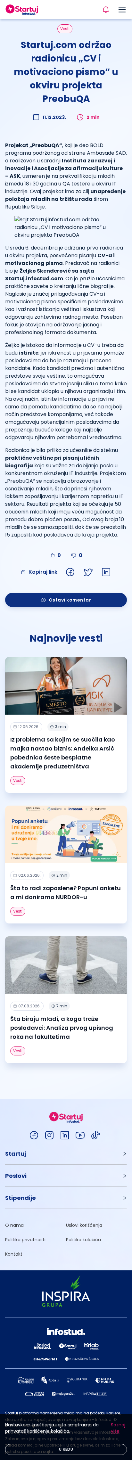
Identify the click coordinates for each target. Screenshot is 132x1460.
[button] (66, 1153)
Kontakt (13, 1254)
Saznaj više (118, 1428)
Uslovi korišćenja (84, 1225)
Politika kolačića (83, 1239)
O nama (14, 1225)
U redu (66, 1449)
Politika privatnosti (25, 1239)
